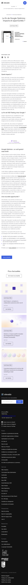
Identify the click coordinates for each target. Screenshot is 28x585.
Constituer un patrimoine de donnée (9, 433)
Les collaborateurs (5, 544)
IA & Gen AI (4, 493)
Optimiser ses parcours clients (8, 457)
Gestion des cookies (6, 582)
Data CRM (3, 480)
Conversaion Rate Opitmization (8, 472)
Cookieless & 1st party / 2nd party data (10, 454)
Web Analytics (4, 469)
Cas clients (4, 529)
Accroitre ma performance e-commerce (10, 462)
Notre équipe (4, 541)
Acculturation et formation (7, 504)
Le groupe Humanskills (6, 546)
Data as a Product (5, 446)
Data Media (4, 477)
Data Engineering (5, 488)
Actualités (13, 6)
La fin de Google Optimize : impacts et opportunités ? (14, 8)
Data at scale (4, 444)
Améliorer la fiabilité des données (9, 449)
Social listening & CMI (6, 483)
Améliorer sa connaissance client (9, 452)
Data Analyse (4, 485)
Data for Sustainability (6, 514)
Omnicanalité (4, 459)
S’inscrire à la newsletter (9, 398)
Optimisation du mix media (7, 438)
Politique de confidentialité (7, 577)
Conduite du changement (7, 501)
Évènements (4, 534)
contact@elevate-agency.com (8, 415)
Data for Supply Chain (6, 516)
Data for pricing (5, 511)
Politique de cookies (6, 580)
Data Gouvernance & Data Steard (9, 496)
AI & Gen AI (4, 441)
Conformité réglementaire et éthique (9, 436)
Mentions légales (5, 575)
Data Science (4, 490)
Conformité (4, 475)
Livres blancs (4, 531)
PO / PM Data (4, 498)
